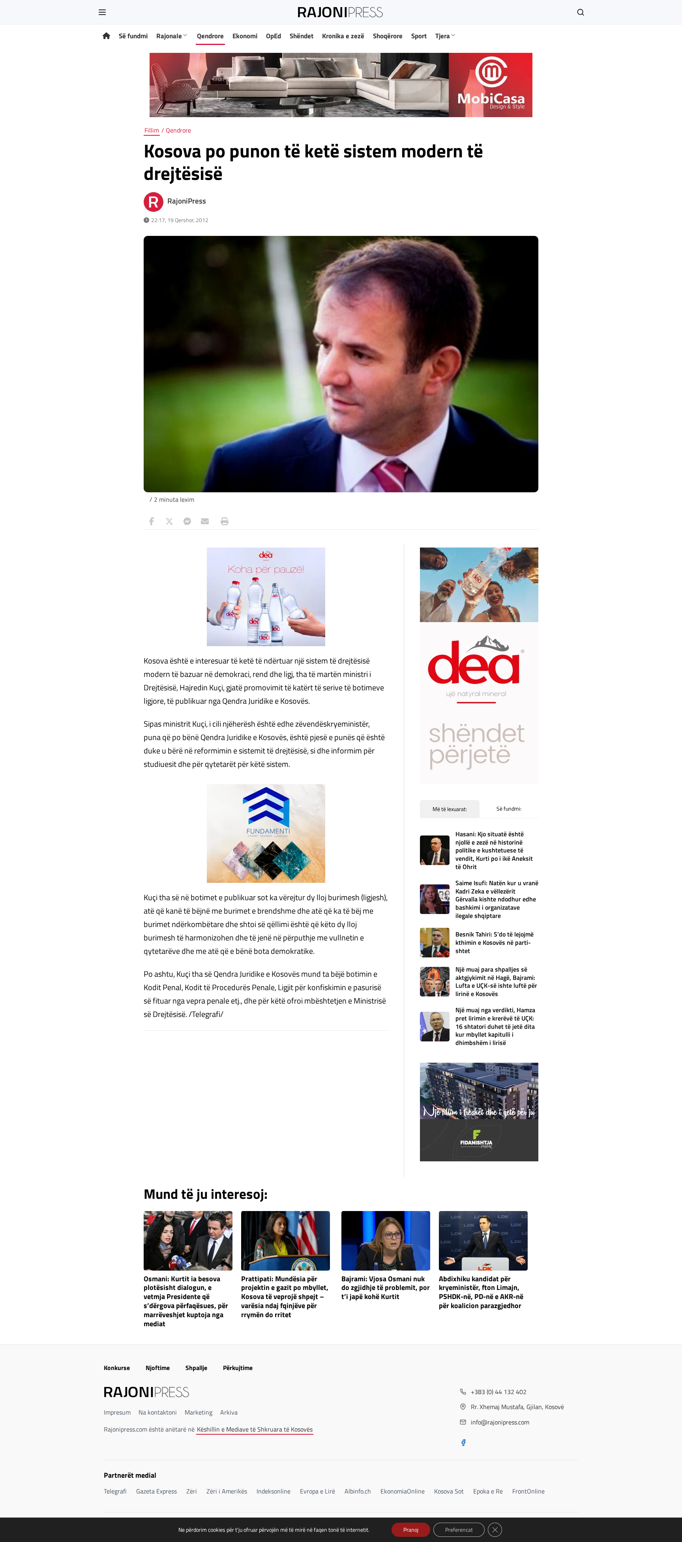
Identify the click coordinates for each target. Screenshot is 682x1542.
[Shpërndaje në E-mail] (205, 521)
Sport (419, 36)
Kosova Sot (449, 1491)
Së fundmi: (509, 808)
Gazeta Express (156, 1491)
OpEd (273, 36)
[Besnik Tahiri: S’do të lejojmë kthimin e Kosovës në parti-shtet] (435, 942)
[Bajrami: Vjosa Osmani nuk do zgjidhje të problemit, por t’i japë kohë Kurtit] (385, 1241)
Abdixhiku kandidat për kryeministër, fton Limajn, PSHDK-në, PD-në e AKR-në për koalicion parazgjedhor (481, 1292)
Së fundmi (133, 36)
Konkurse (117, 1367)
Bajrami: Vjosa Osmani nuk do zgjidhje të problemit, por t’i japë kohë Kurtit (385, 1288)
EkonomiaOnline (402, 1491)
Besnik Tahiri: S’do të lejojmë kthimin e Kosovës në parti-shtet (494, 942)
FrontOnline (528, 1491)
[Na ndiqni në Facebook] (463, 1443)
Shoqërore (388, 36)
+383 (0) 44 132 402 (498, 1391)
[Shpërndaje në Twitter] (169, 521)
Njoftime (158, 1367)
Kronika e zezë (343, 36)
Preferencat (459, 1529)
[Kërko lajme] (580, 12)
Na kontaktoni (158, 1412)
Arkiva (229, 1412)
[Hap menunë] (102, 12)
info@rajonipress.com (500, 1422)
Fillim (151, 130)
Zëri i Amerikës (226, 1491)
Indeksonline (273, 1491)
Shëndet (301, 36)
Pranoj (410, 1529)
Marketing (198, 1412)
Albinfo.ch (358, 1491)
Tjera (442, 36)
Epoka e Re (488, 1491)
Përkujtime (238, 1367)
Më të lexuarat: (450, 809)
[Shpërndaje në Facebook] (151, 521)
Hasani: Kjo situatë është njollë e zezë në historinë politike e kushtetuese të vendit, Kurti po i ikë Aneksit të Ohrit (494, 850)
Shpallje (196, 1367)
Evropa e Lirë (317, 1491)
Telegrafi (115, 1491)
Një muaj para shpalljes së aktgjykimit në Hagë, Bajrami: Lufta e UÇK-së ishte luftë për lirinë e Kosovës (496, 981)
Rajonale (169, 36)
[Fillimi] (106, 36)
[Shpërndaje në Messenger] (187, 521)
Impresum (117, 1412)
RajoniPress (186, 200)
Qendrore (210, 36)
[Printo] (222, 521)
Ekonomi (244, 36)
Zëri (191, 1491)
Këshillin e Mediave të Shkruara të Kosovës (255, 1429)
